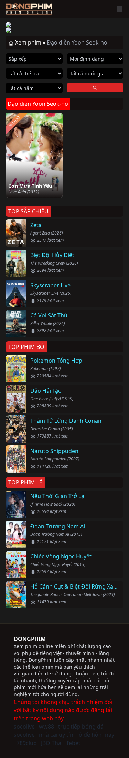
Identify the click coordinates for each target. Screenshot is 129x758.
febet (73, 743)
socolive (24, 726)
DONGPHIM (30, 639)
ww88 (46, 726)
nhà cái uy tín (56, 734)
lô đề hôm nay (95, 734)
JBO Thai (52, 743)
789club (27, 743)
